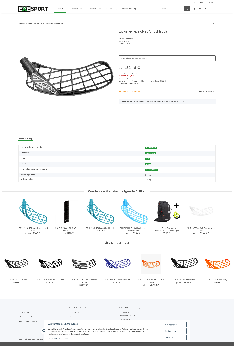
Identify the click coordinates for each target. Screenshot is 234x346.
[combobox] (167, 58)
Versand (139, 73)
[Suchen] (187, 8)
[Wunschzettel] (200, 8)
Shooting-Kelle (150, 153)
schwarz (148, 164)
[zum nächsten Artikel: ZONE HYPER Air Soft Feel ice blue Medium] (213, 23)
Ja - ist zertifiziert (151, 148)
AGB (70, 317)
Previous (6, 269)
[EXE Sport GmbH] (33, 9)
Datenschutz (74, 312)
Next (228, 269)
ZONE (147, 158)
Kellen (130, 41)
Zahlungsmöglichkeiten (27, 317)
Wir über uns (23, 312)
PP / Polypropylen (151, 170)
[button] (194, 8)
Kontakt (210, 2)
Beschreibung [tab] (25, 139)
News (201, 2)
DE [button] (192, 2)
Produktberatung (129, 8)
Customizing (111, 8)
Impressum (52, 338)
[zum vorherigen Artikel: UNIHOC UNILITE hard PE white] (208, 23)
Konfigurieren (170, 331)
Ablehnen (170, 337)
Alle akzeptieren (170, 325)
